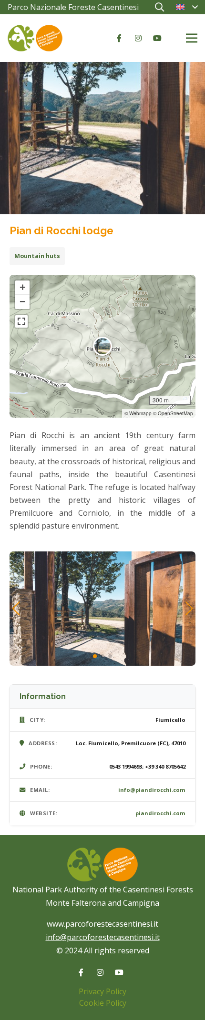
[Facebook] (119, 38)
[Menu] (192, 38)
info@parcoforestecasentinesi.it (103, 937)
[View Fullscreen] (21, 321)
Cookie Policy (102, 1003)
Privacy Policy (102, 991)
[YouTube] (157, 38)
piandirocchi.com (160, 813)
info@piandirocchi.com (151, 789)
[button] (159, 7)
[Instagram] (138, 38)
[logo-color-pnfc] (35, 38)
